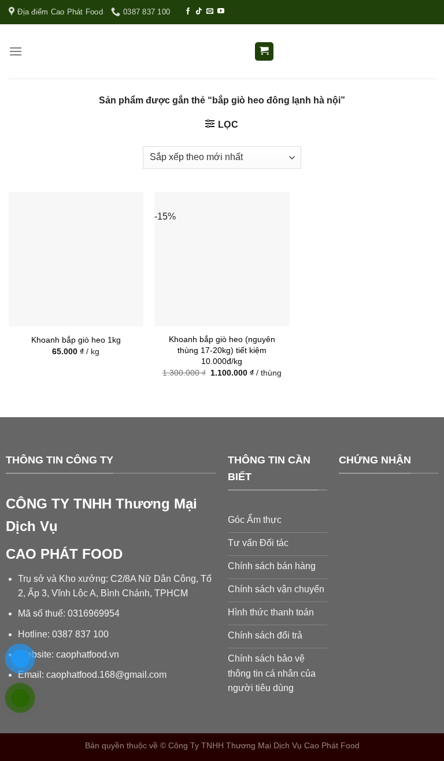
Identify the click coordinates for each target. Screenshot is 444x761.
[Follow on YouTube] (220, 12)
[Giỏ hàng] (264, 51)
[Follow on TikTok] (198, 12)
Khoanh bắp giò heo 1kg (76, 339)
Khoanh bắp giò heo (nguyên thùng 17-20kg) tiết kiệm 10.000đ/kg (222, 350)
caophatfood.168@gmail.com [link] (106, 675)
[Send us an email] (209, 12)
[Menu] (16, 51)
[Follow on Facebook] (187, 12)
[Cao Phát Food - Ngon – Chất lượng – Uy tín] (222, 52)
